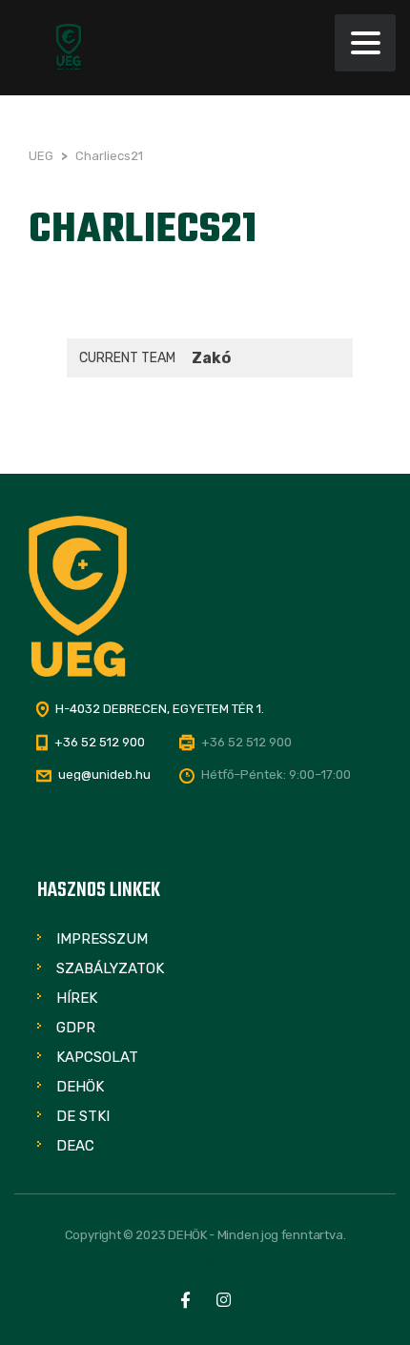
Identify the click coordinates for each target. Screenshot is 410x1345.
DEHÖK (80, 1086)
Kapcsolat (97, 1057)
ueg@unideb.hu (104, 774)
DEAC (75, 1145)
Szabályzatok (110, 968)
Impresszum (102, 939)
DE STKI (83, 1116)
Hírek (76, 998)
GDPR (75, 1027)
